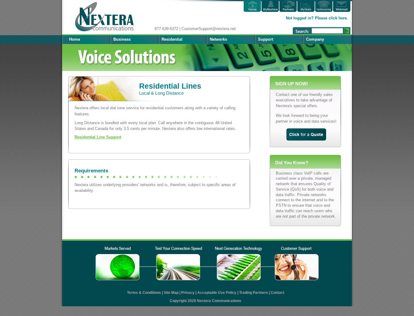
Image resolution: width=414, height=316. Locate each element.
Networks (218, 39)
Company (315, 39)
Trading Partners (253, 293)
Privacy (188, 293)
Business (122, 39)
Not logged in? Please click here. (317, 18)
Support (265, 39)
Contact (277, 293)
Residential (172, 39)
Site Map (171, 293)
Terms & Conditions (144, 293)
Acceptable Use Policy (216, 293)
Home (74, 39)
